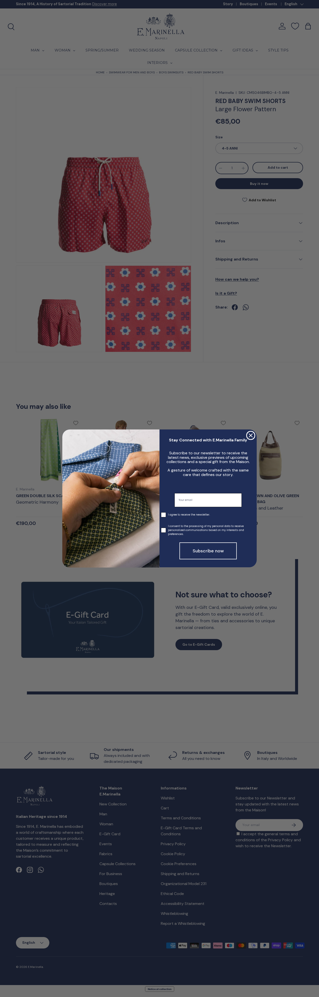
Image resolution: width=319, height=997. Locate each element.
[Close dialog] (251, 435)
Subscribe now (208, 551)
